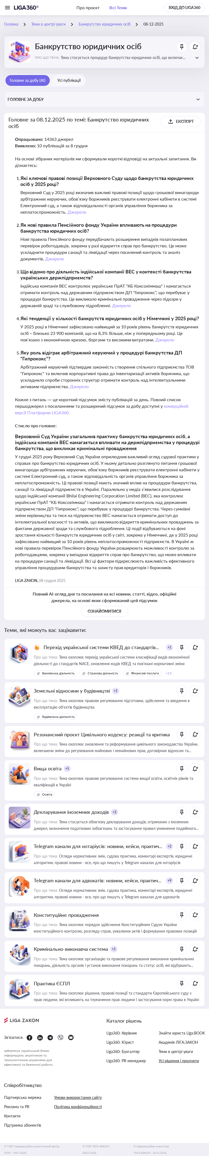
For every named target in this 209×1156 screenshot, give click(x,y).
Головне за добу (26, 99)
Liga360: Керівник (121, 1033)
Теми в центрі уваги (176, 1051)
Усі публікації (69, 80)
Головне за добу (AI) (27, 80)
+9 (169, 880)
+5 (67, 768)
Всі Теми (118, 7)
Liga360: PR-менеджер (126, 1060)
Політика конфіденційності (78, 1106)
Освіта (47, 794)
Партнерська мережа (22, 1097)
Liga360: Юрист (120, 1042)
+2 (114, 812)
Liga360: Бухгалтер (123, 1051)
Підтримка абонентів (22, 1125)
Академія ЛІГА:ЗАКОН (178, 1042)
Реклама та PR (16, 1106)
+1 (169, 647)
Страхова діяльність (103, 673)
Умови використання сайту (78, 1097)
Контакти (12, 1116)
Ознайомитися (104, 611)
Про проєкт (88, 7)
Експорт (185, 121)
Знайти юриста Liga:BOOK (182, 1033)
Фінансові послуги (145, 673)
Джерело (76, 211)
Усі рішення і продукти (179, 1060)
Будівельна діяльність (58, 717)
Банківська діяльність (58, 673)
